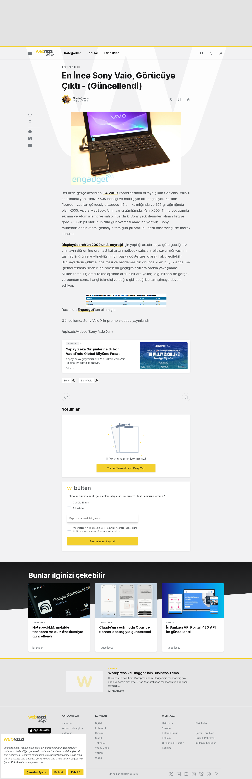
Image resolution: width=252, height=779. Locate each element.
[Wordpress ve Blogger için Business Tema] (84, 681)
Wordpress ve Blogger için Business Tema (143, 673)
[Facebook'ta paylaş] (30, 131)
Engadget (86, 310)
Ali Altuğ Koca (116, 690)
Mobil (98, 738)
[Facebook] (208, 774)
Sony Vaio (86, 380)
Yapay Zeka (38, 622)
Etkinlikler (111, 53)
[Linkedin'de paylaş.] (30, 145)
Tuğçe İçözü (106, 647)
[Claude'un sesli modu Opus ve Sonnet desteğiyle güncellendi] (126, 600)
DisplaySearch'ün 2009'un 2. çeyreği (92, 245)
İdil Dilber (37, 647)
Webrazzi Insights (72, 728)
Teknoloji (69, 67)
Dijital (98, 723)
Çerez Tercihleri (204, 733)
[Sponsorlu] (164, 355)
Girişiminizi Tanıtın (173, 742)
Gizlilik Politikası (205, 738)
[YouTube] (186, 774)
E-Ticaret (100, 728)
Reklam (166, 738)
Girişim (99, 733)
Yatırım (99, 752)
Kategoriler (72, 53)
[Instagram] (193, 774)
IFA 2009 (110, 193)
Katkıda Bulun (170, 733)
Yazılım (170, 622)
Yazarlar (166, 728)
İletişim (166, 747)
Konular (92, 53)
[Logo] (45, 53)
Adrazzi (70, 368)
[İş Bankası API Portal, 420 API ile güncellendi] (193, 600)
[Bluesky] (201, 774)
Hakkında (167, 723)
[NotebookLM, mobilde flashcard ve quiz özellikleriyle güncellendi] (59, 600)
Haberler (67, 723)
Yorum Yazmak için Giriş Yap (126, 468)
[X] (171, 774)
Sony (67, 380)
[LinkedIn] (178, 774)
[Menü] (30, 54)
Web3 (98, 757)
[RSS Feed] (216, 774)
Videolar (67, 733)
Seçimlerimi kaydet (102, 541)
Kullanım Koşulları (205, 742)
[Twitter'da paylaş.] (30, 138)
